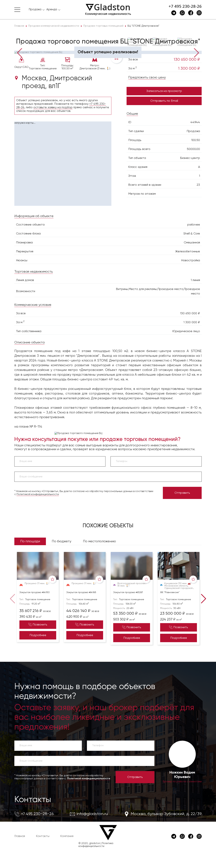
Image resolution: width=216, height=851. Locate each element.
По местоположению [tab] (99, 541)
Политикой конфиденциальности (38, 494)
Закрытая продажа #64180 (34, 592)
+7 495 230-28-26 (185, 6)
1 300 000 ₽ (189, 68)
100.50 (195, 140)
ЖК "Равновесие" (170, 592)
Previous (19, 52)
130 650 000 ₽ (187, 60)
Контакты (32, 800)
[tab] (25, 46)
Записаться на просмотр (164, 91)
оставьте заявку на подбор (53, 107)
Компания (66, 836)
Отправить (182, 492)
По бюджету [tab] (61, 541)
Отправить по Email (164, 100)
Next (196, 52)
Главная (19, 836)
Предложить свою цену (147, 77)
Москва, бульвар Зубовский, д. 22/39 (166, 814)
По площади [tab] (30, 541)
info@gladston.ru (92, 814)
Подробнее (38, 635)
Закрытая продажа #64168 (81, 592)
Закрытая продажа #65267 (128, 592)
